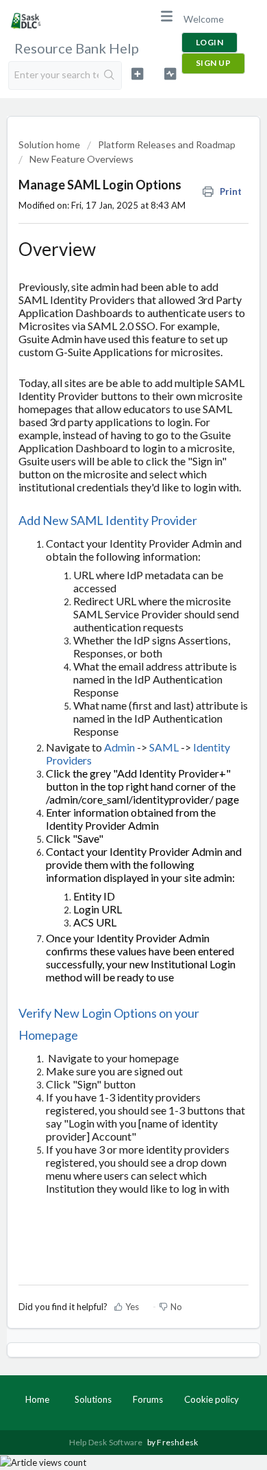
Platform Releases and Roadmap (167, 144)
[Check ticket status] (170, 74)
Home (37, 1399)
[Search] (110, 75)
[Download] (108, 740)
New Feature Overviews (81, 159)
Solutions (93, 1399)
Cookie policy (211, 1399)
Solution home (50, 144)
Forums (148, 1399)
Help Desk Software (106, 1442)
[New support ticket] (137, 74)
